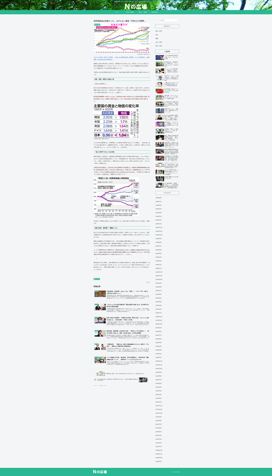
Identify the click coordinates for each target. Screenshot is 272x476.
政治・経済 (97, 278)
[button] (177, 20)
